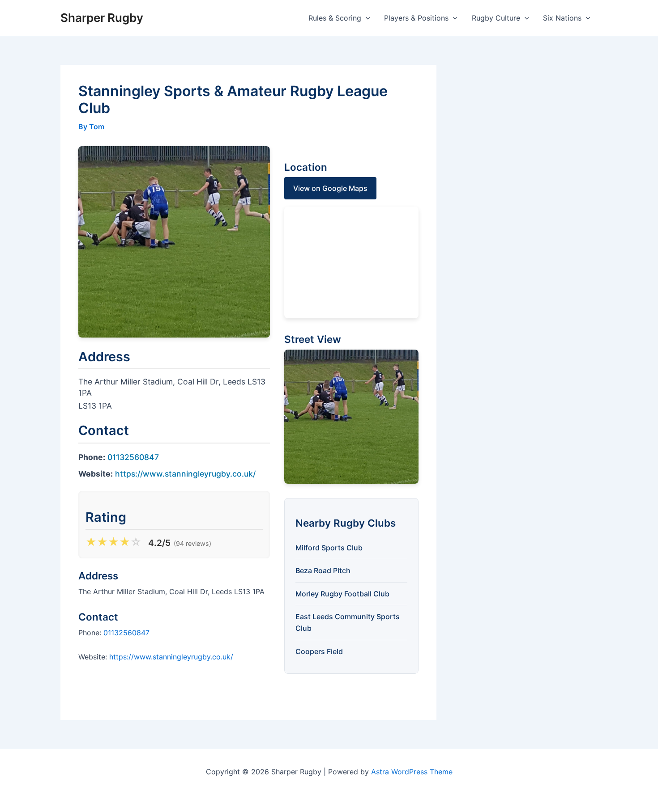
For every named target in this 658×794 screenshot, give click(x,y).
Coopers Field (319, 651)
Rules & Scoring (334, 17)
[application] (365, 18)
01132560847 (133, 457)
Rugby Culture (496, 17)
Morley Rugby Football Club (342, 593)
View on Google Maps (330, 188)
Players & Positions (416, 17)
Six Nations (562, 17)
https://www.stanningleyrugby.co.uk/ (185, 473)
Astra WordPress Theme (412, 771)
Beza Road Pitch (322, 570)
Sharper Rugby (101, 18)
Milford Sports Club (329, 547)
